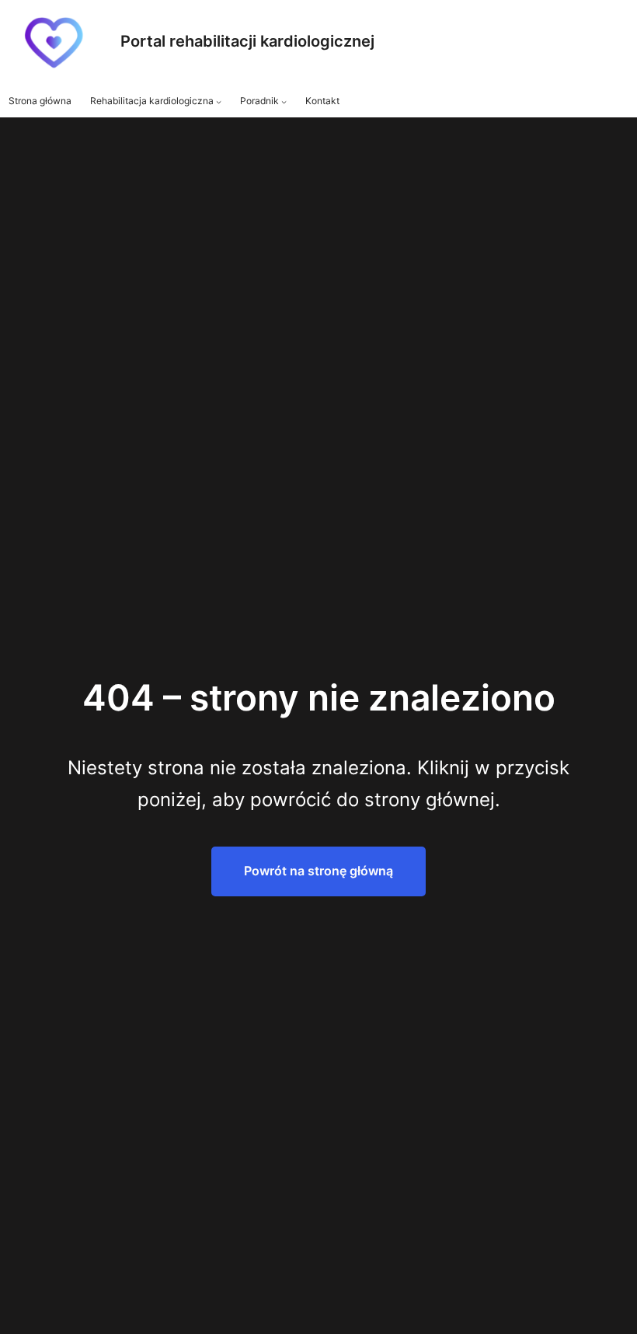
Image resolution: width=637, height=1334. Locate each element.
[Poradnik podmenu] (284, 101)
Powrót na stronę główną (318, 870)
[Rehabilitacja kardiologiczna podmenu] (218, 101)
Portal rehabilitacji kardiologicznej (247, 41)
